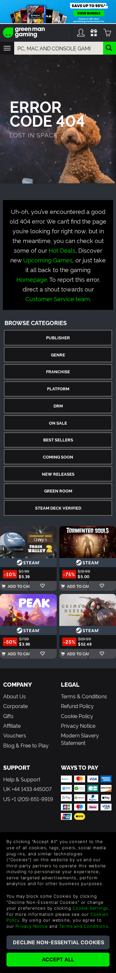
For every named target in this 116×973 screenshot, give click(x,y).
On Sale (58, 423)
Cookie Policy (77, 715)
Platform (58, 388)
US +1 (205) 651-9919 (28, 798)
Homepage (31, 279)
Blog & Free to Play (26, 745)
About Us (14, 696)
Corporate (15, 705)
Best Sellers (58, 439)
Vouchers (14, 735)
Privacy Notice (78, 725)
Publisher (58, 337)
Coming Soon (58, 457)
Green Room (58, 490)
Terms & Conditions (84, 696)
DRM (58, 405)
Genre (58, 354)
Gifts (8, 715)
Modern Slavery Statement (80, 739)
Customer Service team (57, 298)
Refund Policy (77, 705)
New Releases (58, 474)
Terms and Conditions (83, 926)
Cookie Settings (90, 908)
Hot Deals (62, 250)
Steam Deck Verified (58, 508)
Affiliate (12, 725)
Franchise (58, 371)
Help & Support (21, 779)
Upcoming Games (47, 260)
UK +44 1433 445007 (27, 788)
